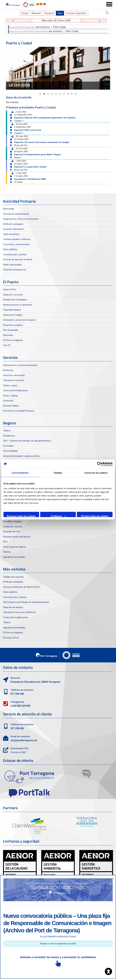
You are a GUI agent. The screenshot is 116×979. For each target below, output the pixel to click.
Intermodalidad (10, 451)
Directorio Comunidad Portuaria (18, 410)
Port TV (7, 345)
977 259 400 (17, 694)
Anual (25, 13)
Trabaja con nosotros (13, 576)
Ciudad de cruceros (27, 85)
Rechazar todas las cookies (21, 516)
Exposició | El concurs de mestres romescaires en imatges (41, 142)
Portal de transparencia (14, 269)
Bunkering (8, 370)
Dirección (15, 678)
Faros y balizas (10, 395)
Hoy (60, 13)
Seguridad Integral (12, 309)
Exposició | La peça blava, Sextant (30, 167)
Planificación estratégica (15, 299)
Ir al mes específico (76, 13)
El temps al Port (11, 637)
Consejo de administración (16, 214)
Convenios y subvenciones (16, 244)
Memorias (8, 335)
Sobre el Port (9, 289)
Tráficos (7, 430)
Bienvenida (8, 208)
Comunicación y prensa (14, 254)
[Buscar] (107, 13)
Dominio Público (11, 405)
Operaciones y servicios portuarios (20, 365)
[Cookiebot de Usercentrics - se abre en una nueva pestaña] (99, 464)
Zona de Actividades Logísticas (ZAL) (21, 456)
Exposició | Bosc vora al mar (27, 130)
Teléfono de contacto (22, 690)
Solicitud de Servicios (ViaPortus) (19, 612)
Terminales (8, 446)
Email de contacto (20, 736)
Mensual (36, 13)
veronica (45, 27)
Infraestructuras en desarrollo (17, 304)
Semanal (49, 13)
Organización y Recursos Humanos (21, 219)
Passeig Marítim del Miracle (17, 536)
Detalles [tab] (58, 472)
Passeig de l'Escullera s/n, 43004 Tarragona (35, 682)
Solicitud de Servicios (13, 380)
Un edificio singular (12, 521)
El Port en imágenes (13, 340)
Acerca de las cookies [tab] (96, 472)
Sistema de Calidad (12, 315)
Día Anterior (19, 21)
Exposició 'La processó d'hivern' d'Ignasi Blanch (28, 31)
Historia (7, 552)
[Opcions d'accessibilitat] (108, 971)
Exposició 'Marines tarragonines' (22, 27)
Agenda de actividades (14, 557)
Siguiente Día (92, 21)
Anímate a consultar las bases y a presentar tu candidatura (58, 957)
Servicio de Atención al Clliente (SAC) (21, 587)
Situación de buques (13, 607)
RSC (5, 541)
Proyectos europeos (13, 325)
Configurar (56, 516)
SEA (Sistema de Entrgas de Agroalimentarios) (26, 602)
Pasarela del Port (11, 531)
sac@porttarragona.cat (24, 740)
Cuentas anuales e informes (17, 239)
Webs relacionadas (12, 264)
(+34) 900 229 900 (20, 705)
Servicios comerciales (14, 375)
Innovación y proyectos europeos (19, 320)
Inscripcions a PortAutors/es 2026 (30, 179)
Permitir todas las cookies (94, 516)
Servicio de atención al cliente (17, 259)
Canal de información (13, 229)
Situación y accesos (13, 294)
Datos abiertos (10, 249)
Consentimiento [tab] (20, 472)
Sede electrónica (11, 234)
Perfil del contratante (13, 224)
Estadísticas (9, 435)
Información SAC (20, 748)
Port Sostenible (10, 330)
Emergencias (17, 702)
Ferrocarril (8, 400)
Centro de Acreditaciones (15, 390)
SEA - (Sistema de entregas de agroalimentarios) (27, 440)
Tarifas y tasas (10, 385)
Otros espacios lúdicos (14, 547)
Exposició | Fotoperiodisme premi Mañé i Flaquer (37, 154)
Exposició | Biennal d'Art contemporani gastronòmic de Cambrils (44, 118)
